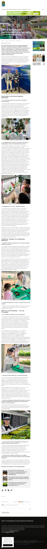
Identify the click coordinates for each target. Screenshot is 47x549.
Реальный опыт (4, 27)
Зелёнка (24, 45)
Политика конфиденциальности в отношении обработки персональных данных (24, 541)
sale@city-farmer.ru (10, 532)
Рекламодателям (33, 540)
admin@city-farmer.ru (14, 531)
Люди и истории (17, 9)
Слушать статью (6, 43)
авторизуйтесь (27, 501)
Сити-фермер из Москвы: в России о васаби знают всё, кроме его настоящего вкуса (17, 484)
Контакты (19, 540)
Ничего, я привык (8, 545)
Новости (4, 9)
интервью (3, 496)
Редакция (25, 540)
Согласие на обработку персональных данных (24, 542)
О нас (29, 9)
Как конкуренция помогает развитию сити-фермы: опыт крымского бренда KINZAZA (18, 478)
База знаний (9, 9)
